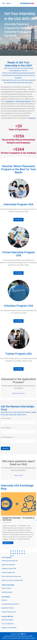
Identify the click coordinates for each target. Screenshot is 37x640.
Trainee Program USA (8, 572)
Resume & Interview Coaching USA (12, 580)
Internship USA (7, 522)
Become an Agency (7, 620)
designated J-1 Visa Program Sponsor (18, 101)
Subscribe (5, 448)
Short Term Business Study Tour (11, 576)
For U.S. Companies (7, 623)
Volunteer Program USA (9, 568)
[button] (10, 553)
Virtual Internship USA (8, 564)
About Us (32, 118)
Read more (7, 542)
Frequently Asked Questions (10, 604)
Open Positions (6, 588)
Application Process (18, 393)
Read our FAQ (18, 475)
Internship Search (7, 592)
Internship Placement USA (9, 561)
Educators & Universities (9, 627)
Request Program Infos (9, 612)
